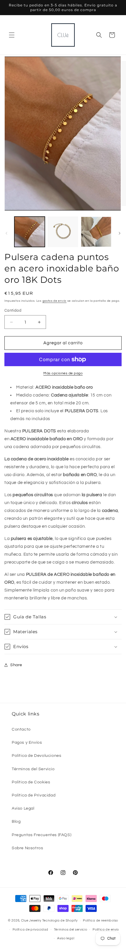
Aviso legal (65, 938)
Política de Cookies (31, 782)
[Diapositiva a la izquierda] (6, 233)
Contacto (21, 729)
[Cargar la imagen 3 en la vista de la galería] (96, 232)
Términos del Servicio (33, 769)
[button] (11, 35)
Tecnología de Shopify (60, 920)
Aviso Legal (23, 808)
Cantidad (12, 310)
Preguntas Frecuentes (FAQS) (41, 835)
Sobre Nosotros (27, 848)
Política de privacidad (30, 929)
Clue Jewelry (31, 920)
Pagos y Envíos (27, 743)
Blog (16, 822)
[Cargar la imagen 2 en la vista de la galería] (63, 232)
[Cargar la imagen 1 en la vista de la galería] (29, 232)
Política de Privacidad (33, 795)
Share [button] (16, 665)
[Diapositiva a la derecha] (119, 233)
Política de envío (106, 929)
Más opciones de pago (63, 373)
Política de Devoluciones (36, 756)
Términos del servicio (70, 929)
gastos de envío (54, 300)
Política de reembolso (100, 920)
